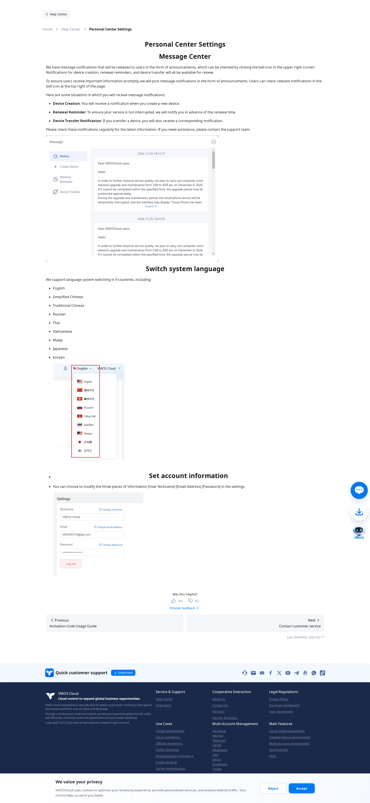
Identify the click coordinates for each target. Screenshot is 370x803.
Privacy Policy (278, 699)
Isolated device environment (289, 737)
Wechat (217, 735)
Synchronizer (278, 749)
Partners (218, 711)
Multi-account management (289, 743)
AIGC (272, 756)
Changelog (164, 705)
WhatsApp (219, 750)
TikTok (216, 745)
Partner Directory (224, 717)
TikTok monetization (170, 731)
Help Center (71, 29)
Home (47, 29)
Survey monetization (170, 768)
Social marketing (168, 737)
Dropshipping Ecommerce (175, 756)
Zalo (215, 754)
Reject (273, 788)
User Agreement (281, 711)
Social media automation (287, 731)
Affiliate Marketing (169, 743)
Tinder (217, 769)
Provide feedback (182, 608)
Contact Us (220, 705)
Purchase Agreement (284, 705)
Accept (301, 788)
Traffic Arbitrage (167, 749)
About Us (218, 699)
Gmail (216, 759)
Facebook (219, 731)
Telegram (219, 740)
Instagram (219, 764)
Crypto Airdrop (166, 762)
